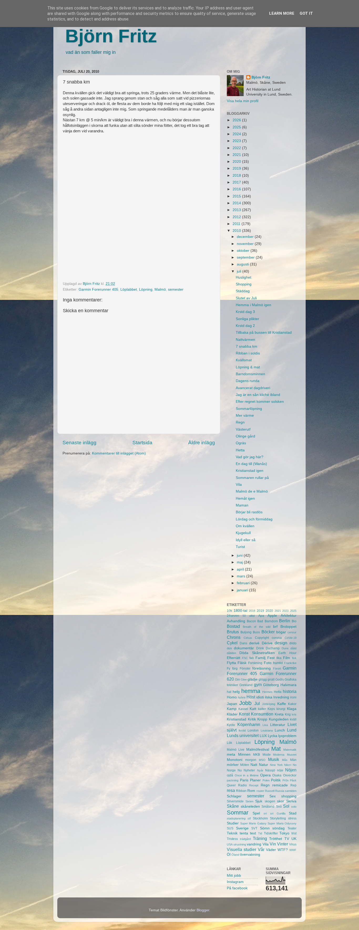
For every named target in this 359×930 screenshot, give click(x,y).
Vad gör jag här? (249, 457)
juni (240, 555)
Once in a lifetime (247, 775)
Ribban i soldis (248, 353)
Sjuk (258, 801)
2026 (237, 120)
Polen (266, 780)
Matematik (289, 749)
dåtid (293, 648)
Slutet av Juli (246, 298)
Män (293, 760)
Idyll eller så (245, 540)
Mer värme (245, 415)
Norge (231, 770)
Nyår (260, 770)
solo (293, 806)
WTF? (283, 850)
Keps (271, 709)
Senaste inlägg (79, 442)
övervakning (250, 854)
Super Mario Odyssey (282, 823)
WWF (292, 849)
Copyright (262, 638)
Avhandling (236, 621)
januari (243, 590)
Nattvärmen (245, 340)
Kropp (262, 719)
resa (231, 790)
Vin (273, 844)
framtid (278, 663)
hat (229, 692)
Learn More (281, 13)
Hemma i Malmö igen (253, 305)
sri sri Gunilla (274, 813)
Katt (253, 709)
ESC (245, 658)
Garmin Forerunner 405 (98, 289)
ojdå (230, 775)
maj (240, 562)
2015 (237, 196)
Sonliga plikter (247, 319)
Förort (277, 668)
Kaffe (281, 704)
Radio (242, 785)
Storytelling (278, 818)
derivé (254, 643)
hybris (242, 697)
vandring (254, 844)
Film (286, 658)
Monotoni (234, 760)
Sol (286, 806)
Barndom (271, 621)
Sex (272, 796)
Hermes (267, 691)
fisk (294, 658)
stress (292, 818)
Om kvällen (245, 526)
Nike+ (287, 764)
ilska (268, 697)
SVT (254, 828)
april (241, 569)
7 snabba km (246, 346)
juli (239, 271)
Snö (279, 806)
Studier (233, 823)
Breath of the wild (256, 626)
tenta (244, 833)
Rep (293, 785)
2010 (237, 231)
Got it (306, 13)
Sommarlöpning (249, 409)
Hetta (240, 450)
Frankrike (290, 663)
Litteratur (277, 725)
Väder (271, 850)
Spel (256, 813)
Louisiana (267, 730)
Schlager (234, 796)
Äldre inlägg (201, 442)
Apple (272, 616)
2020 (237, 162)
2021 (237, 155)
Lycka (272, 736)
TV (286, 839)
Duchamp (273, 648)
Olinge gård (245, 436)
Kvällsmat (244, 360)
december (246, 237)
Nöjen (290, 769)
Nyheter (249, 770)
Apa (261, 616)
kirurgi (280, 709)
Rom (251, 791)
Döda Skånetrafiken (257, 653)
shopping (288, 796)
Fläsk (242, 663)
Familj (260, 658)
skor (280, 801)
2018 (237, 175)
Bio (294, 621)
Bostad (233, 626)
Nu (240, 770)
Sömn (265, 828)
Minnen (244, 754)
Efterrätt (233, 658)
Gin (237, 679)
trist (293, 833)
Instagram (235, 882)
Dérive (267, 643)
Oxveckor (289, 775)
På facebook (237, 888)
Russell (269, 790)
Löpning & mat (248, 367)
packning (232, 780)
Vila (239, 485)
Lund (291, 730)
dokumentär (244, 648)
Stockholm (260, 818)
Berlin (284, 620)
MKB (256, 754)
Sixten (249, 801)
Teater (292, 828)
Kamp (232, 709)
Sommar (237, 812)
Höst (251, 696)
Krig (288, 714)
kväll (293, 719)
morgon (250, 760)
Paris (244, 780)
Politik (276, 780)
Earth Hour (287, 653)
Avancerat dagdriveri (253, 388)
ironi (293, 697)
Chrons (233, 637)
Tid (260, 833)
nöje (280, 770)
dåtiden (231, 653)
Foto (267, 663)
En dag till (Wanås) (251, 464)
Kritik (252, 719)
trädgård (245, 838)
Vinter (282, 844)
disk (229, 648)
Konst (244, 714)
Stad (292, 813)
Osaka (276, 775)
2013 (237, 210)
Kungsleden (279, 719)
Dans (243, 643)
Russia (279, 790)
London (253, 730)
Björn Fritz (111, 36)
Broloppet (288, 627)
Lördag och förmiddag (254, 519)
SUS (230, 828)
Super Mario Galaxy (253, 823)
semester (175, 289)
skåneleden (250, 806)
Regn (240, 422)
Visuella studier (241, 849)
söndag (278, 828)
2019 (237, 168)
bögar (281, 632)
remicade (280, 785)
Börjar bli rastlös (249, 512)
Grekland (246, 685)
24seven (233, 616)
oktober (243, 251)
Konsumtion (262, 714)
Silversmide (235, 801)
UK (293, 839)
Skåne (233, 806)
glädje (253, 679)
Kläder (232, 714)
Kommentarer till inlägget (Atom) (119, 453)
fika (278, 658)
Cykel (232, 642)
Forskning (255, 663)
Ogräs (241, 443)
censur (292, 632)
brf (275, 627)
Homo (232, 697)
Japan (232, 704)
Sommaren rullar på (252, 478)
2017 (237, 182)
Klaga (291, 709)
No (294, 764)
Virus (292, 844)
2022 (237, 148)
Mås (285, 759)
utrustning (239, 844)
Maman (242, 505)
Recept (253, 785)
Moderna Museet (284, 754)
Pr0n (286, 780)
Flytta (231, 663)
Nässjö (270, 770)
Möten (244, 765)
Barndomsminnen (250, 374)
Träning (260, 838)
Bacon (251, 621)
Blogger (203, 910)
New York (276, 764)
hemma (250, 691)
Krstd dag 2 (245, 326)
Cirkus (248, 637)
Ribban (241, 791)
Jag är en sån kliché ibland (258, 395)
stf (249, 818)
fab (251, 658)
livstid (242, 730)
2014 (237, 203)
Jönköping (268, 704)
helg (236, 692)
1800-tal (240, 611)
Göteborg (271, 685)
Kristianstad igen (249, 471)
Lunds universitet (243, 735)
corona (277, 638)
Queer (231, 785)
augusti (243, 264)
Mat (276, 748)
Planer (255, 780)
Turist (240, 547)
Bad (260, 621)
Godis (279, 679)
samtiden (290, 790)
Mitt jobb (234, 875)
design (281, 642)
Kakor (292, 704)
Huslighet (243, 277)
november (246, 244)
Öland (235, 854)
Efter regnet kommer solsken (260, 402)
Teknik (232, 833)
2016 (237, 189)
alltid (252, 615)
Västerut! (243, 429)
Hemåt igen (245, 498)
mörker (233, 765)
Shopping (244, 284)
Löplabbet (128, 289)
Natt (253, 765)
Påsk (293, 780)
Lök (229, 743)
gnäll (271, 679)
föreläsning (261, 668)
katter (262, 709)
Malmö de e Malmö (252, 491)
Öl (228, 854)
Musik (273, 759)
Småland (267, 806)
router (260, 790)
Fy (228, 668)
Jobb (245, 703)
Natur (263, 765)
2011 (237, 224)
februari (244, 583)
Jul (257, 703)
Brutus (233, 631)
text (253, 833)
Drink (260, 648)
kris (294, 714)
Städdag (243, 291)
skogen (270, 801)
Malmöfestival (257, 749)
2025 (237, 127)
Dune (285, 648)
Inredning (281, 697)
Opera (265, 775)
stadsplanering (236, 818)
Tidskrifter (271, 833)
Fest (271, 658)
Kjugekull (243, 533)
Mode (267, 754)
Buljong (246, 632)
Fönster (245, 668)
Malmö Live (235, 749)
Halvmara (288, 685)
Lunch (280, 730)
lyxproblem (287, 736)
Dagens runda (247, 381)
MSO (262, 759)
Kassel (243, 709)
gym (258, 684)
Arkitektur (288, 616)
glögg (263, 679)
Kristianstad (236, 719)
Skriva (291, 801)
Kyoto (231, 725)
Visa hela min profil (242, 101)
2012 (237, 217)
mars (241, 576)
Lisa (265, 725)
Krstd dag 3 (245, 312)
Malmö (160, 289)
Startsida (142, 442)
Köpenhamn (248, 724)
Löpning (145, 289)
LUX (263, 736)
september (246, 257)
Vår (261, 849)
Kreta (279, 714)
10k (229, 611)
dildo (292, 643)
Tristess (232, 839)
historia (289, 691)
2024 (237, 134)
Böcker (268, 631)
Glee (244, 679)
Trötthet (275, 839)
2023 (237, 141)
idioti (260, 697)
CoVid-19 (290, 637)
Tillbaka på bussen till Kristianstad (264, 333)
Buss (256, 632)
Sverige (242, 828)
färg (235, 668)
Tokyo (284, 833)
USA (230, 844)
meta (231, 754)
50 (244, 615)
